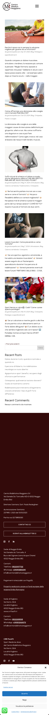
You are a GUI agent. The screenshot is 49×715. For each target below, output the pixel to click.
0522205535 (17, 619)
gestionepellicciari (13, 52)
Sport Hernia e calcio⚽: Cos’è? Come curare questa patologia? (23, 308)
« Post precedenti (12, 344)
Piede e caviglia (10, 119)
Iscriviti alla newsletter (23, 534)
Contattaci (23, 525)
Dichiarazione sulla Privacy (28, 711)
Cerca (40, 348)
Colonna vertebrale (12, 186)
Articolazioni (35, 183)
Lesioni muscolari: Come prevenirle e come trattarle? (23, 243)
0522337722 (17, 567)
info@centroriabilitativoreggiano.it (18, 573)
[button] (45, 667)
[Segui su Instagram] (4, 541)
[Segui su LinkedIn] (13, 541)
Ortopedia (38, 115)
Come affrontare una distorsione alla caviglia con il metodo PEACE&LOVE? (24, 112)
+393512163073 (19, 622)
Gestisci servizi (8, 687)
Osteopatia (34, 186)
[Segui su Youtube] (13, 661)
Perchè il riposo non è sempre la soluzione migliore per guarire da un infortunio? (22, 48)
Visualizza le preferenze (25, 706)
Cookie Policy (15, 711)
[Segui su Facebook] (9, 541)
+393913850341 (19, 570)
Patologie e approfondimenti (15, 315)
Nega (24, 700)
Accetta (24, 694)
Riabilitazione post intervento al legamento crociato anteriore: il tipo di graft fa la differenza (23, 391)
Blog (32, 52)
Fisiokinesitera (24, 186)
